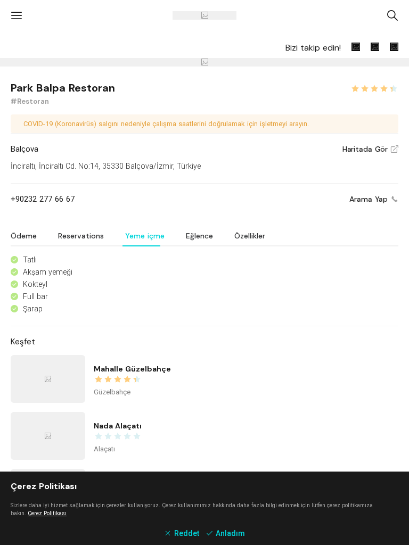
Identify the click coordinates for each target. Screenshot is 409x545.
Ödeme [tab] (24, 236)
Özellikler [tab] (249, 236)
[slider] (374, 87)
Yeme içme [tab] (145, 236)
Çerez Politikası (47, 513)
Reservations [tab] (81, 236)
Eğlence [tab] (199, 236)
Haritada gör (370, 149)
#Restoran (30, 101)
